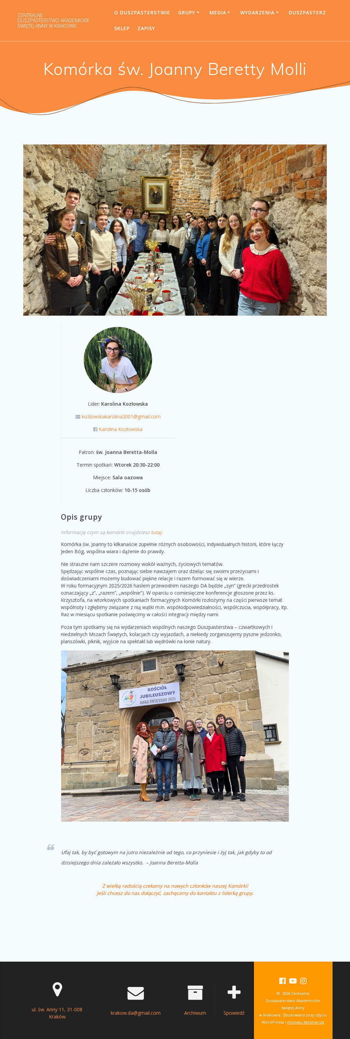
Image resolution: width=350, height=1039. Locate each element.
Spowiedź (234, 1013)
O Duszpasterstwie (142, 12)
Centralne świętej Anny (53, 20)
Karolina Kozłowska (121, 429)
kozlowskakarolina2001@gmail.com (121, 416)
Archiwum (195, 1013)
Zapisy (146, 28)
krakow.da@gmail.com (136, 1013)
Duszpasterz (307, 12)
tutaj (156, 532)
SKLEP (122, 28)
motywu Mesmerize (305, 1022)
